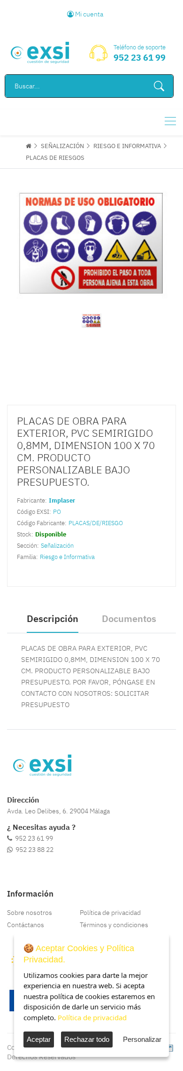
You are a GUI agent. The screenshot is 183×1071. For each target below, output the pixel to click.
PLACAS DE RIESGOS (55, 158)
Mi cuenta (88, 14)
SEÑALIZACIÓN (62, 146)
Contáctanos (25, 925)
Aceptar (39, 1039)
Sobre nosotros (29, 912)
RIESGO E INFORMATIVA (127, 146)
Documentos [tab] (129, 618)
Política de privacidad (110, 912)
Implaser (62, 500)
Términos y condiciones (114, 925)
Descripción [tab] (52, 618)
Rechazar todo (86, 1039)
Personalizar (142, 1039)
